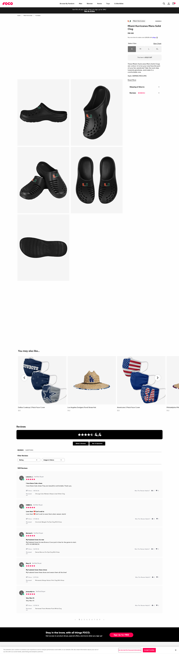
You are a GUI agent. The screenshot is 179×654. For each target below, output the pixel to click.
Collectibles (118, 4)
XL (157, 49)
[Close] (175, 650)
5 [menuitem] (89, 620)
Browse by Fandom (67, 4)
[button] (29, 491)
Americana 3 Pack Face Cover (128, 407)
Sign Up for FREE (121, 635)
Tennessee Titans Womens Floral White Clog (48, 608)
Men (80, 4)
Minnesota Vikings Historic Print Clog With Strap (49, 580)
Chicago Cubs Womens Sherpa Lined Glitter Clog (50, 494)
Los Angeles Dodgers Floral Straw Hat (82, 407)
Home (99, 4)
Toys (108, 4)
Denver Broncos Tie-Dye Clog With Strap (47, 552)
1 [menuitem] (79, 620)
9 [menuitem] (99, 620)
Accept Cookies (149, 650)
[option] (89, 10)
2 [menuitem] (81, 620)
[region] (89, 650)
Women (90, 4)
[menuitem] (67, 4)
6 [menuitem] (92, 620)
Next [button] (157, 378)
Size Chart (157, 44)
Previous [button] (24, 378)
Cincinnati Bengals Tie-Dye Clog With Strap (48, 522)
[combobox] (29, 460)
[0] (172, 3)
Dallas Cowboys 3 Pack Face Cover (31, 407)
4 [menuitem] (86, 620)
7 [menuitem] (94, 620)
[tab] (81, 444)
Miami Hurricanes (139, 21)
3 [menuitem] (84, 620)
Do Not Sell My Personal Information (130, 650)
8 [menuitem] (97, 620)
